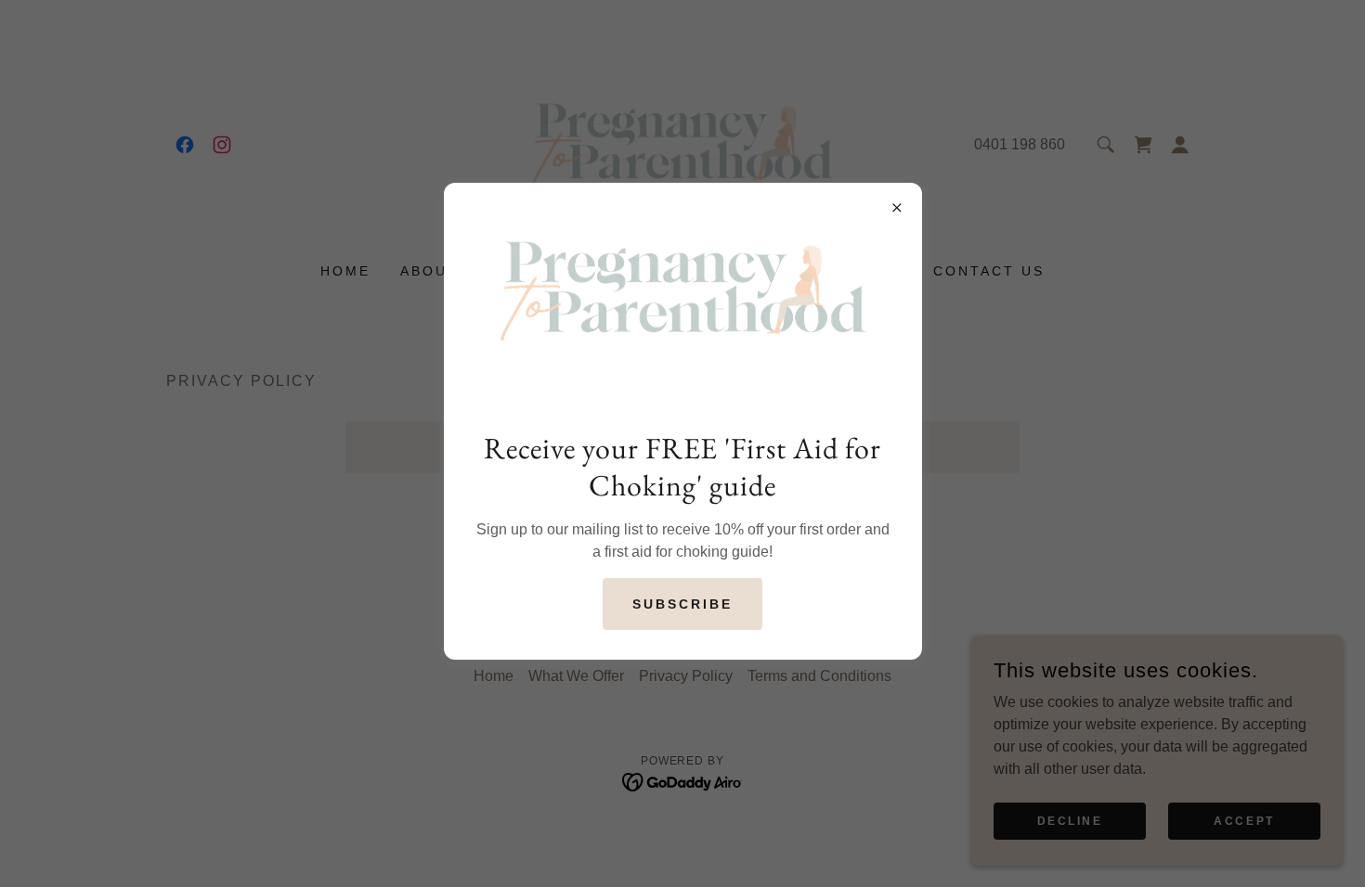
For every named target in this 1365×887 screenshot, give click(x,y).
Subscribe (682, 604)
